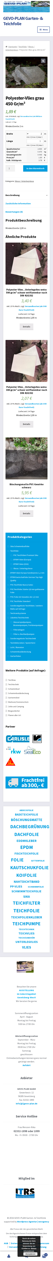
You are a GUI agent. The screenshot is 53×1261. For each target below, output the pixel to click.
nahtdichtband (26, 882)
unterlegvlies (26, 942)
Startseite (12, 46)
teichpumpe (26, 924)
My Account (9, 1256)
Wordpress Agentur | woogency (33, 1221)
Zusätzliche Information (18, 203)
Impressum (43, 1243)
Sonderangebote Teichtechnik (23, 638)
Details (26, 326)
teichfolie (26, 911)
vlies (26, 947)
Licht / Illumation (17, 647)
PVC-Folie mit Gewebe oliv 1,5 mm (24, 597)
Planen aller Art (14, 715)
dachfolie (26, 834)
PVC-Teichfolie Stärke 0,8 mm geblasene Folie (27, 591)
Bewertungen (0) (14, 211)
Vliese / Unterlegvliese (24, 181)
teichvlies (26, 933)
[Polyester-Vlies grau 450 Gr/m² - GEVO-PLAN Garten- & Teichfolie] (19, 744)
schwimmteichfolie (26, 891)
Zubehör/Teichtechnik (19, 617)
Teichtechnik (13, 684)
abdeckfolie (26, 810)
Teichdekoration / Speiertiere (22, 643)
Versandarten (16, 1247)
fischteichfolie (26, 853)
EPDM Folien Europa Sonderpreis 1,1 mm (27, 573)
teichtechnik (26, 929)
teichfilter (26, 903)
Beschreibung (13, 195)
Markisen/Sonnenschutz (18, 702)
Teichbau (12, 680)
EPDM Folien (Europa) (22, 559)
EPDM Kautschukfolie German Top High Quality (26, 579)
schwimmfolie (36, 886)
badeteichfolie (26, 814)
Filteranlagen (18, 629)
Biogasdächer (14, 711)
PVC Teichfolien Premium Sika (25, 555)
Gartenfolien (15, 656)
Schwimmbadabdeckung (20, 651)
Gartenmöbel (13, 697)
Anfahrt (27, 1065)
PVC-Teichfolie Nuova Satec (21, 585)
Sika (26, 896)
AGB (6, 1243)
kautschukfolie (29, 867)
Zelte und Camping (16, 706)
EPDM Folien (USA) (21, 564)
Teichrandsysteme (18, 613)
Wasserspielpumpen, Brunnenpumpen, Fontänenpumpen (28, 624)
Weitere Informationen (30, 1249)
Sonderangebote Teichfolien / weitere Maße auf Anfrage (26, 607)
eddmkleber (27, 841)
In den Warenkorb (35, 168)
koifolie (26, 875)
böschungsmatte (26, 820)
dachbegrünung (29, 826)
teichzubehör (26, 937)
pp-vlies (16, 886)
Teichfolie (23, 46)
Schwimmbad (14, 689)
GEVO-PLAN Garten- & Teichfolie (23, 21)
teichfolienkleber (26, 917)
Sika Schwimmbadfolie (19, 546)
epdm (26, 847)
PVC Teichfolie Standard (20, 601)
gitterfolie (38, 860)
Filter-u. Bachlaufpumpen (23, 634)
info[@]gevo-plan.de (26, 1103)
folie (17, 860)
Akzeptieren (30, 1254)
